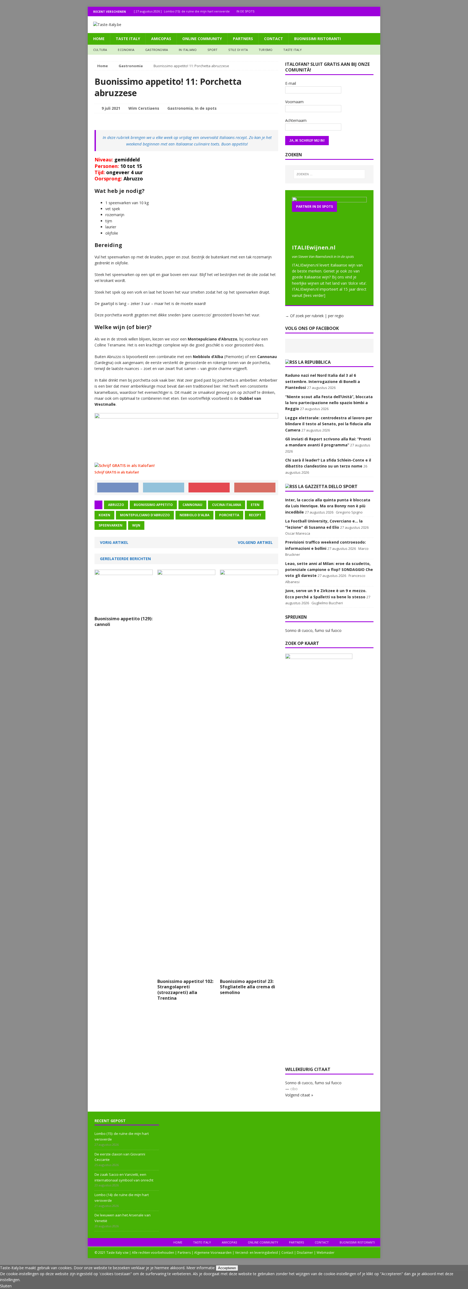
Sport (212, 50)
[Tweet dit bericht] (163, 487)
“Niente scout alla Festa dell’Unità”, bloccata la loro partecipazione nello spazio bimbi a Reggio (329, 402)
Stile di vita (238, 50)
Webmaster (325, 1252)
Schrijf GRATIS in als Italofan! (117, 472)
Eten (255, 504)
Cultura (100, 50)
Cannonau (192, 504)
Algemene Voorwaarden (213, 1252)
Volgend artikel (255, 542)
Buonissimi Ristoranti (317, 38)
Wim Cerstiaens (143, 108)
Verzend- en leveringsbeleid (256, 1252)
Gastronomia (156, 50)
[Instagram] (365, 11)
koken (104, 515)
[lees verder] (314, 295)
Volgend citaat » (299, 1095)
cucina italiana (226, 504)
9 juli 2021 (111, 108)
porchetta (229, 515)
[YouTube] (375, 11)
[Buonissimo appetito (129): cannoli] (124, 610)
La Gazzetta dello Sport (328, 486)
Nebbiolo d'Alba (194, 515)
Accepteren (227, 1268)
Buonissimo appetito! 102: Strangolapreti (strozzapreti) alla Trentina (185, 989)
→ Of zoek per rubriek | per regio (314, 315)
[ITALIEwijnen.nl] (329, 238)
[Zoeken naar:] (329, 174)
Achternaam (296, 120)
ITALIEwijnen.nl (314, 247)
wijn (136, 525)
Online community (202, 38)
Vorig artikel (114, 542)
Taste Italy (128, 38)
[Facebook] (354, 11)
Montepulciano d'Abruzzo (145, 515)
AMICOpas (161, 38)
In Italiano (188, 50)
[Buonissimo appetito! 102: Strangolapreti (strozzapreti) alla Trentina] (186, 972)
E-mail (290, 83)
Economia (126, 50)
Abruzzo (116, 504)
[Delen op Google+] (254, 487)
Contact (273, 38)
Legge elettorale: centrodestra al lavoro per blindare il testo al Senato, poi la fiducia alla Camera (328, 424)
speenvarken (110, 525)
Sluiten (6, 1285)
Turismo (265, 50)
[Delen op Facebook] (117, 487)
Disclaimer (305, 1252)
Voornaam (294, 101)
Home (99, 38)
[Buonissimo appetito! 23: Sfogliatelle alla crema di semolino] (249, 972)
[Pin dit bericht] (209, 487)
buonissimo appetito (153, 504)
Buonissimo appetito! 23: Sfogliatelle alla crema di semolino (247, 987)
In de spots (206, 108)
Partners (243, 38)
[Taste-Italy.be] (234, 24)
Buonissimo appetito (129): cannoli (123, 621)
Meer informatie (200, 1267)
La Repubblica (314, 362)
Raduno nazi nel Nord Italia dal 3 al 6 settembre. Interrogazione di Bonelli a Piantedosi (322, 381)
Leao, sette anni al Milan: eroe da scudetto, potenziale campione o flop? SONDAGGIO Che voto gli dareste (329, 569)
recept (255, 515)
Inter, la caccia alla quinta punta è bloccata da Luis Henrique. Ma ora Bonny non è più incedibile (327, 506)
